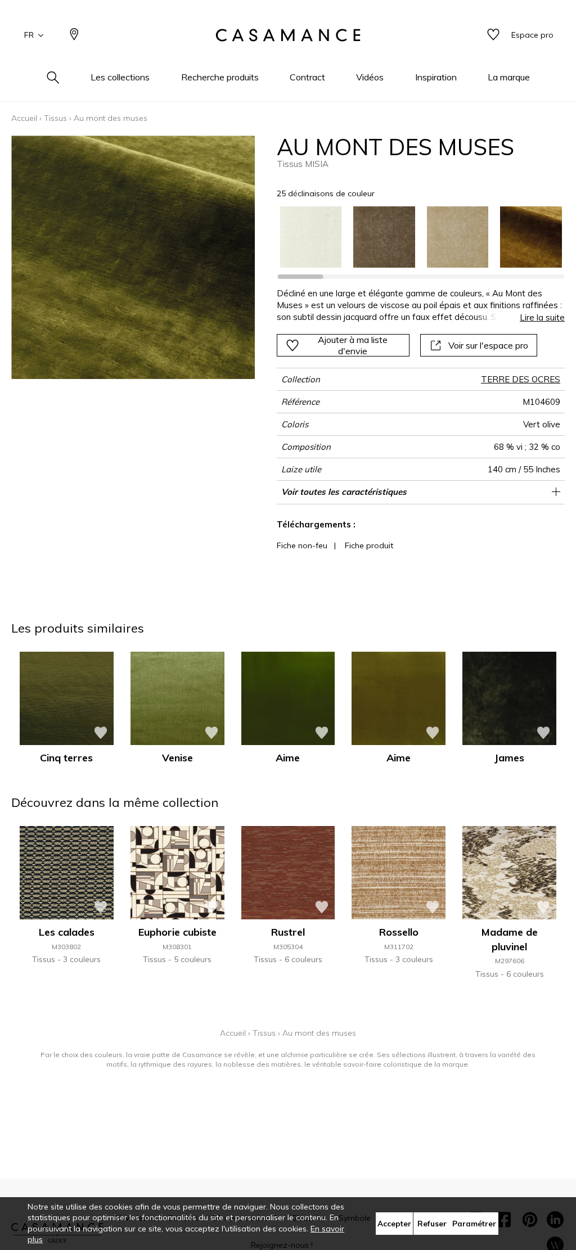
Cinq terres (66, 757)
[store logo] (288, 35)
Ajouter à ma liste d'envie (353, 345)
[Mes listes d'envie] (493, 35)
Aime (288, 757)
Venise (177, 757)
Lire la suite (542, 317)
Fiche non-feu (302, 545)
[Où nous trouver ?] (74, 35)
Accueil (24, 118)
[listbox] (415, 237)
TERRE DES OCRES (520, 379)
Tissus (55, 118)
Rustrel (288, 932)
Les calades (66, 932)
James (509, 757)
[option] (311, 237)
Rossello (398, 932)
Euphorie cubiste (177, 932)
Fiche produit (369, 545)
